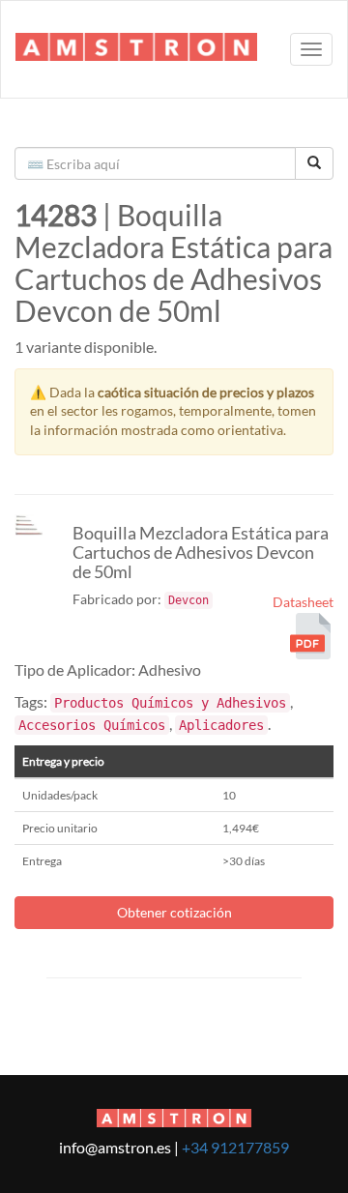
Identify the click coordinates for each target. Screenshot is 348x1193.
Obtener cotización (174, 912)
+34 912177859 (235, 1147)
